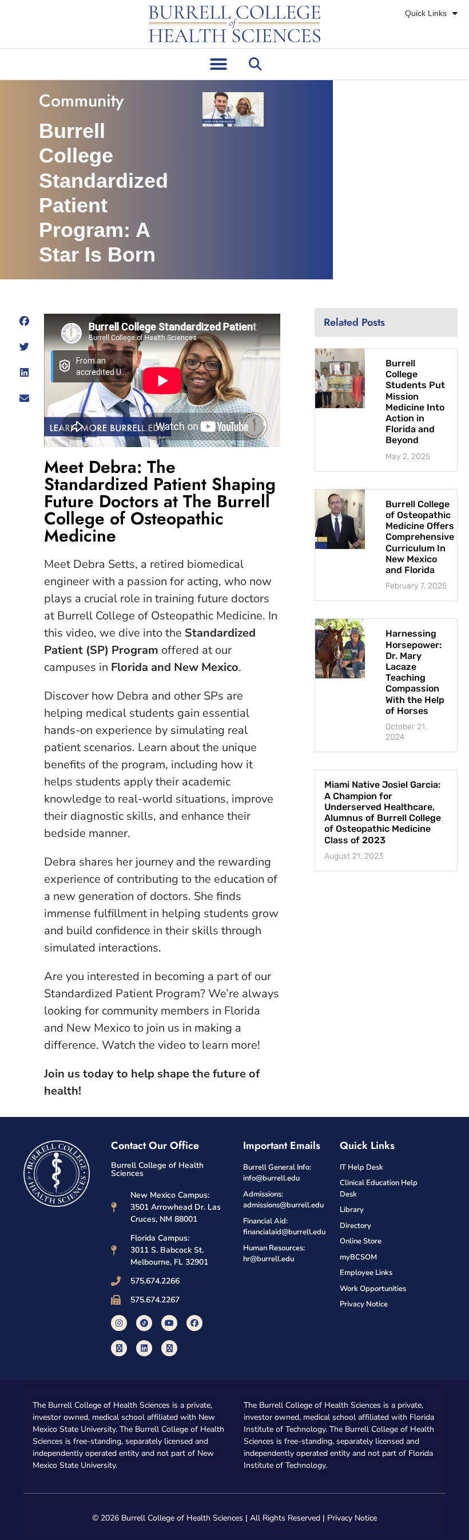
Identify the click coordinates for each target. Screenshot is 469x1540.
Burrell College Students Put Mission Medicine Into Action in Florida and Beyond (415, 401)
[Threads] (169, 1348)
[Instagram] (119, 1323)
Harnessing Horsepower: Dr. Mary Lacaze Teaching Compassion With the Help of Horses (414, 672)
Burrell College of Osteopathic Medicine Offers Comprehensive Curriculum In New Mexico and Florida (419, 537)
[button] (218, 64)
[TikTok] (144, 1323)
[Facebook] (194, 1323)
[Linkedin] (144, 1348)
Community (81, 100)
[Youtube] (169, 1323)
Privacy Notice (352, 1518)
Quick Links (426, 13)
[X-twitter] (119, 1348)
